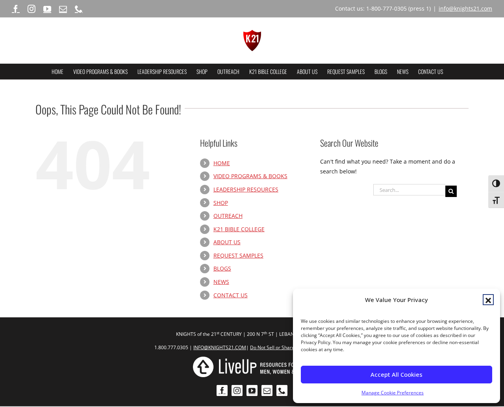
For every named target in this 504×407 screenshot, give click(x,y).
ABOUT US (227, 242)
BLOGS (222, 268)
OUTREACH (228, 215)
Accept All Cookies (396, 374)
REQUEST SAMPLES (238, 255)
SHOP (220, 202)
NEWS (221, 281)
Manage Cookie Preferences (392, 392)
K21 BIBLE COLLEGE (239, 229)
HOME (221, 163)
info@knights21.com (465, 8)
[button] (488, 300)
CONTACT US (230, 295)
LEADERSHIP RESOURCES (245, 189)
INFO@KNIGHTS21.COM (219, 347)
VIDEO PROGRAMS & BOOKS (250, 176)
